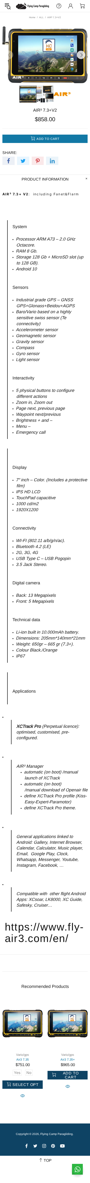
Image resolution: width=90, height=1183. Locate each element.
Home (32, 17)
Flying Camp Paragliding (32, 6)
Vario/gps (22, 1055)
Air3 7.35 (22, 1059)
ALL (41, 17)
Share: (9, 153)
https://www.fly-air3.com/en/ (44, 932)
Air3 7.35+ (67, 1059)
